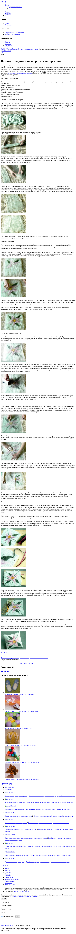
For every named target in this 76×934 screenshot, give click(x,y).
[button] (7, 5)
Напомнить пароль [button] (24, 925)
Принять (4, 898)
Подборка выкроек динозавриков (16, 796)
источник (4, 652)
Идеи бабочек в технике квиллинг (16, 855)
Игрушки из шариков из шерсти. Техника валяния (22, 762)
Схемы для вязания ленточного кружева (18, 816)
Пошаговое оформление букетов (16, 823)
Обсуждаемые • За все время (14, 32)
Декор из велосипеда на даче (14, 862)
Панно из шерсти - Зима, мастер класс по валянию (22, 711)
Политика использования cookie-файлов (24, 897)
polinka (12, 826)
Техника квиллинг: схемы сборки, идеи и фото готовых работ (51, 855)
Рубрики (8, 14)
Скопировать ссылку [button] (26, 663)
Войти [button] (7, 902)
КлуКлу (3, 1)
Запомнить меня (8, 916)
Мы (6, 15)
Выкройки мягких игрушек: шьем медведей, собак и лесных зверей (52, 796)
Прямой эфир (6, 783)
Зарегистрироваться (7, 925)
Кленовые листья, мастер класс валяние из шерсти (22, 779)
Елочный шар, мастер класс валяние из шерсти (21, 745)
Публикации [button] (9, 789)
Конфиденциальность (12, 879)
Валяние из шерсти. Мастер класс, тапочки (19, 694)
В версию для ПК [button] (11, 884)
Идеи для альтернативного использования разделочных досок (26, 838)
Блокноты (8, 25)
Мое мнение (5, 671)
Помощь (7, 42)
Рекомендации (10, 881)
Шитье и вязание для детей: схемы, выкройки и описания (53, 816)
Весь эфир (4, 865)
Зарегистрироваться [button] (15, 7)
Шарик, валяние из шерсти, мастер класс (18, 728)
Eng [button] (10, 8)
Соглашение (9, 877)
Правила (8, 44)
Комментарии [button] (9, 787)
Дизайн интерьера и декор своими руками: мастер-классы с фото (47, 862)
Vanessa (13, 835)
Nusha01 (13, 792)
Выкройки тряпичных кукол (14, 809)
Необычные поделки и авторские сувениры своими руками (48, 823)
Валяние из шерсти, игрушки (28, 49)
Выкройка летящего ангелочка (15, 802)
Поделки (15, 49)
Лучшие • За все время (12, 34)
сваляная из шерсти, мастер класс (20, 73)
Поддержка (8, 45)
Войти (7, 868)
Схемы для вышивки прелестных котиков (19, 846)
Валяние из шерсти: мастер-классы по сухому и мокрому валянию (24, 658)
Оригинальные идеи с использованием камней (21, 829)
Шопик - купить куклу (21, 891)
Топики (7, 12)
